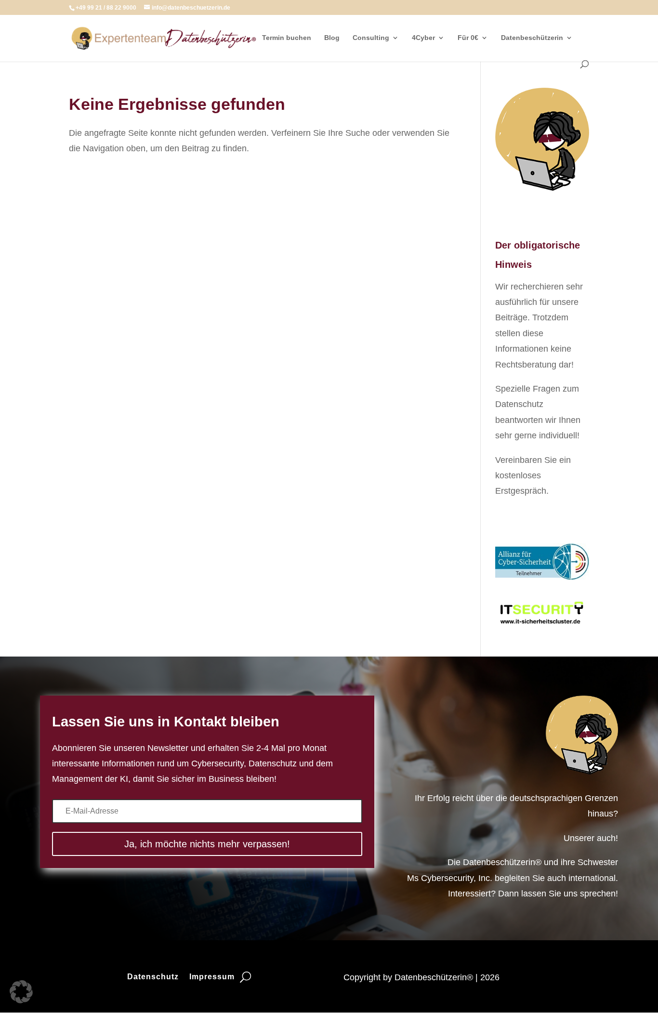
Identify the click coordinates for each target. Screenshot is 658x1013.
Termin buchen (286, 37)
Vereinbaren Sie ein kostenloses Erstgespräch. (533, 475)
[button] (21, 992)
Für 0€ (468, 37)
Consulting (371, 37)
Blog (332, 37)
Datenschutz (153, 977)
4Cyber (423, 37)
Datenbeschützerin (532, 37)
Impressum (212, 977)
